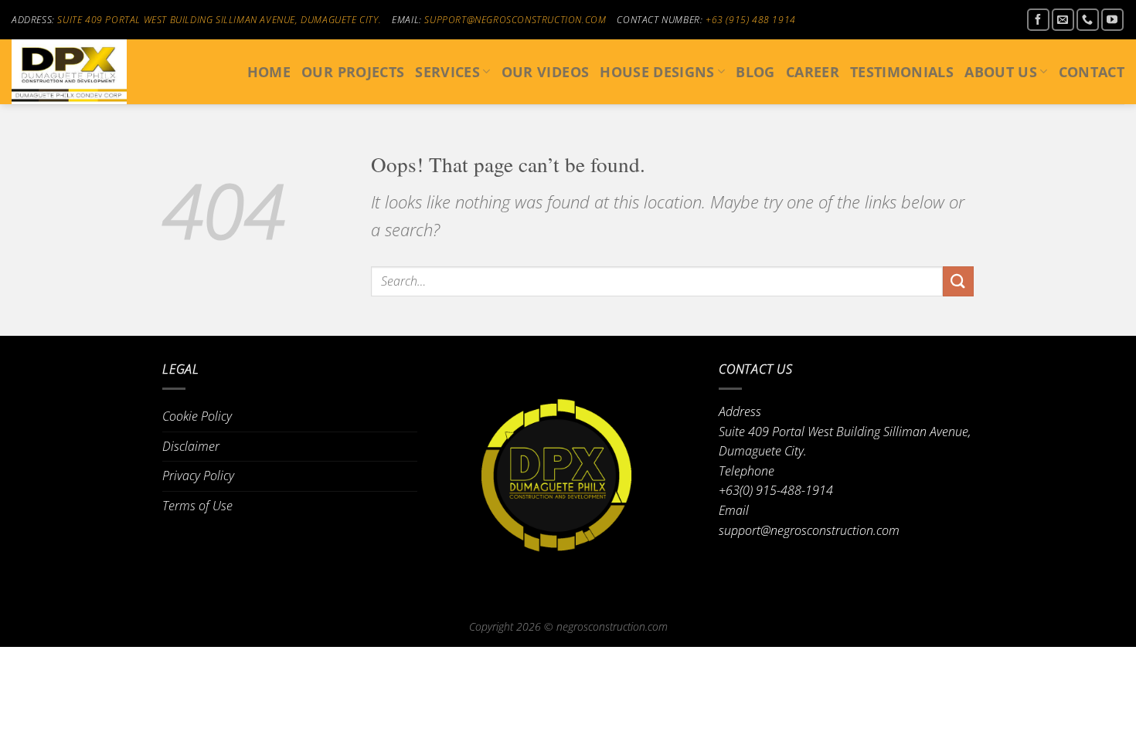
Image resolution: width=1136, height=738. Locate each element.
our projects (352, 72)
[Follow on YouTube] (1112, 19)
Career (812, 72)
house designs (657, 72)
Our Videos (546, 72)
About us (1000, 72)
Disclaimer (190, 446)
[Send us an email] (1063, 19)
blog (755, 72)
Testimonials (902, 72)
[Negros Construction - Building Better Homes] (89, 71)
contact (1091, 72)
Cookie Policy (197, 416)
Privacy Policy (198, 475)
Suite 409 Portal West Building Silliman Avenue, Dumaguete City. (219, 19)
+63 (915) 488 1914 (751, 19)
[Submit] (958, 281)
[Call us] (1087, 19)
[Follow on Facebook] (1038, 19)
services (447, 72)
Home (269, 72)
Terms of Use (197, 505)
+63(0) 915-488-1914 (776, 490)
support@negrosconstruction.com (515, 19)
